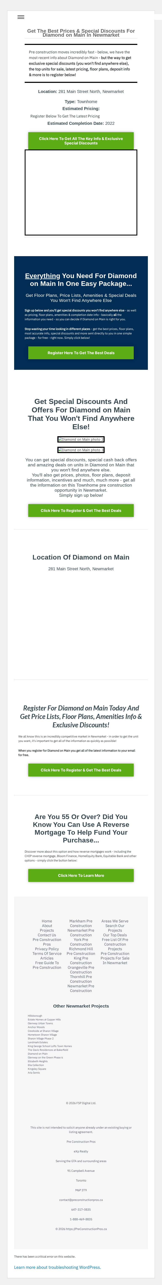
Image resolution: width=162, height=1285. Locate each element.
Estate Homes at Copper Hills (44, 1019)
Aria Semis (34, 1072)
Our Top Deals (115, 935)
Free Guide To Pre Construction (47, 965)
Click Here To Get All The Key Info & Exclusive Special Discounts (81, 140)
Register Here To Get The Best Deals (81, 353)
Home (47, 921)
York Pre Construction (81, 942)
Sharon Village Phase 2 (41, 1038)
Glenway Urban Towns (40, 1023)
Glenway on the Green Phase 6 (45, 1057)
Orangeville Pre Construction (81, 969)
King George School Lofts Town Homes (50, 1046)
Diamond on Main (38, 1053)
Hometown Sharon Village (42, 1034)
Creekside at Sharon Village (43, 1030)
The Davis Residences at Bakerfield (48, 1049)
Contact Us (47, 935)
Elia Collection (36, 1065)
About (47, 925)
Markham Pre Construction (80, 923)
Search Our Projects (114, 928)
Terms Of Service (47, 953)
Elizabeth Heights (38, 1061)
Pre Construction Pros (47, 942)
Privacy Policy (47, 949)
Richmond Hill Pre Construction (81, 951)
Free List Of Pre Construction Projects (115, 944)
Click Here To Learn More (81, 875)
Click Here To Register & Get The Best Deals (81, 510)
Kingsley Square (37, 1068)
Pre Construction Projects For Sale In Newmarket (115, 958)
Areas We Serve (114, 921)
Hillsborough (35, 1015)
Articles (47, 958)
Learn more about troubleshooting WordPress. (57, 1267)
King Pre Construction (81, 960)
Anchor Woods (36, 1027)
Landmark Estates (38, 1042)
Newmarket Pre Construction (81, 932)
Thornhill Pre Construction (81, 979)
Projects (47, 930)
